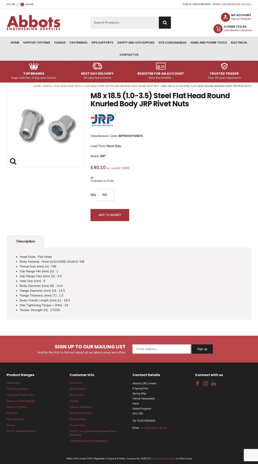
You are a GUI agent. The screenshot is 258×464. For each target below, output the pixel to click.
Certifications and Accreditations (89, 441)
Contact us (129, 55)
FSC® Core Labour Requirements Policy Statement (93, 433)
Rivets (48, 86)
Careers (74, 401)
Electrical (239, 43)
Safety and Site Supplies (135, 43)
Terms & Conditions (81, 413)
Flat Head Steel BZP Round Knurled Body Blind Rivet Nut (121, 86)
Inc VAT (11, 4)
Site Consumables (172, 43)
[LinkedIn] (213, 383)
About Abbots (78, 389)
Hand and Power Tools (208, 43)
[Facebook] (197, 383)
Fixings (60, 43)
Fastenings (78, 43)
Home (15, 43)
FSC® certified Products (21, 431)
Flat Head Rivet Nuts (68, 86)
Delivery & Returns (81, 407)
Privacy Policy (78, 419)
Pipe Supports (102, 43)
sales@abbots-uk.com (236, 4)
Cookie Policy (78, 425)
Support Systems (36, 43)
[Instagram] (205, 383)
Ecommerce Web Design (164, 458)
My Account (76, 395)
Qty (93, 194)
